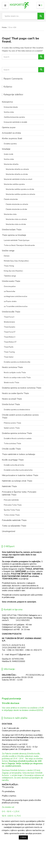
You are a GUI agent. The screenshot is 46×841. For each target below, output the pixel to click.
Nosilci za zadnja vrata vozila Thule (17, 377)
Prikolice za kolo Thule (12, 423)
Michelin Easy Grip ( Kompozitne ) (16, 261)
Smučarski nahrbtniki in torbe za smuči (18, 179)
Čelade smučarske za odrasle (17, 204)
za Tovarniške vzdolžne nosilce (15, 306)
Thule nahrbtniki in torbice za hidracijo (18, 454)
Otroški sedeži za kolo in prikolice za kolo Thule (20, 416)
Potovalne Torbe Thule (12, 505)
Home (4, 27)
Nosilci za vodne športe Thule (15, 393)
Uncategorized (8, 531)
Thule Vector (9, 357)
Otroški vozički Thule (11, 448)
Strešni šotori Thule (11, 404)
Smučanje (6, 149)
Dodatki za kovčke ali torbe (14, 465)
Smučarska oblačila (11, 164)
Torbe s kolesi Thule (12, 515)
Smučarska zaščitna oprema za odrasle (20, 194)
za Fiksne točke (9, 291)
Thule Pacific (8, 347)
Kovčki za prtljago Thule (13, 459)
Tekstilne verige (10, 276)
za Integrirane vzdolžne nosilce (15, 296)
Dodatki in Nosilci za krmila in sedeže (17, 438)
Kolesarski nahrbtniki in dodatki (15, 122)
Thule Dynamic (9, 327)
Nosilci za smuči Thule (12, 398)
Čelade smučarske (11, 199)
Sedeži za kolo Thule (12, 428)
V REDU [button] (23, 837)
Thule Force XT (10, 332)
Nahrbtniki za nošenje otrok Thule (17, 480)
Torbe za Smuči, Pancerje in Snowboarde (19, 245)
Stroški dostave (10, 703)
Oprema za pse (8, 127)
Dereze (6, 256)
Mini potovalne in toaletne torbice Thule (20, 475)
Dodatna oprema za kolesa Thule (17, 433)
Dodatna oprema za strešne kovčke (17, 362)
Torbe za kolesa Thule (12, 443)
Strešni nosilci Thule (11, 281)
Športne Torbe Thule (12, 510)
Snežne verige (8, 250)
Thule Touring (9, 352)
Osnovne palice (9, 286)
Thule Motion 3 (9, 337)
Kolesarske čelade (11, 107)
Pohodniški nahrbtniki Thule (14, 520)
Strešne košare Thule (11, 229)
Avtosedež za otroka (11, 133)
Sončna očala (9, 112)
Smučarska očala (10, 214)
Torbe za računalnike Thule (14, 525)
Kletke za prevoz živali (12, 138)
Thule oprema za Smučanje (14, 235)
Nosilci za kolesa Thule (12, 367)
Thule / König (9, 266)
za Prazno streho (10, 301)
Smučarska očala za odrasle (16, 219)
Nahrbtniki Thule (9, 486)
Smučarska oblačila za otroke (17, 174)
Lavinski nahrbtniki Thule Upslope (16, 240)
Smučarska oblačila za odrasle (17, 169)
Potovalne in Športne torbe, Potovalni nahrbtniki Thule (19, 493)
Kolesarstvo (7, 101)
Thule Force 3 (9, 317)
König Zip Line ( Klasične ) (13, 271)
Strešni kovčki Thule (11, 311)
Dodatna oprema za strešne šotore (17, 410)
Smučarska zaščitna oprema (14, 184)
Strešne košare (9, 322)
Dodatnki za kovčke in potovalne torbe (18, 470)
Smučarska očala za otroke (16, 224)
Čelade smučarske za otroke (16, 209)
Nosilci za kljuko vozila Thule (15, 372)
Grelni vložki (8, 154)
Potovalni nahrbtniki (11, 500)
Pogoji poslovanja (11, 698)
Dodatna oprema (10, 144)
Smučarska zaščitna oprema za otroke (20, 189)
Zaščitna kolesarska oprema (14, 117)
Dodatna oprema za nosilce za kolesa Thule (21, 387)
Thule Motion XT (10, 342)
